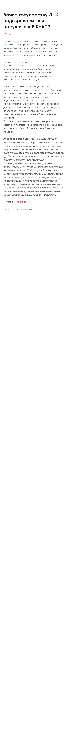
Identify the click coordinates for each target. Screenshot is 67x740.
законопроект (28, 65)
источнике (20, 201)
